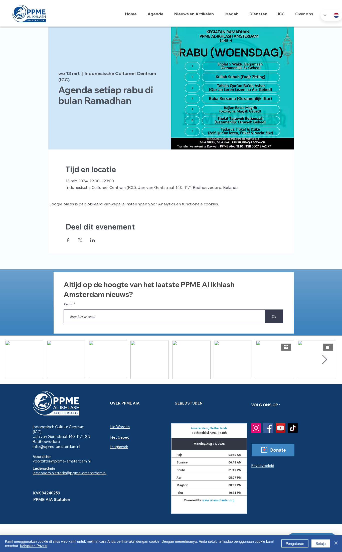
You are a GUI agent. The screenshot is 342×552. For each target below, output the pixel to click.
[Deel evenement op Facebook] (68, 240)
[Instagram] (256, 428)
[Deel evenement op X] (80, 240)
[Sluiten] (336, 543)
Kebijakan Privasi (33, 545)
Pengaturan (295, 543)
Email (68, 304)
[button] (233, 14)
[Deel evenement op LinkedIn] (92, 240)
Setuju (321, 543)
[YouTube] (280, 428)
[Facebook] (268, 428)
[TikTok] (293, 428)
